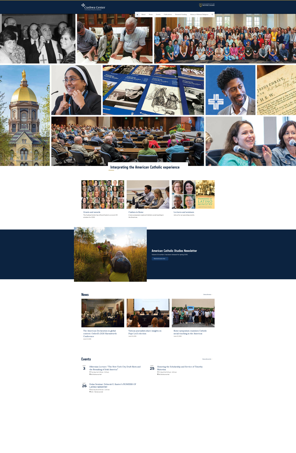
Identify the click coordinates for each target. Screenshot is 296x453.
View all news (207, 294)
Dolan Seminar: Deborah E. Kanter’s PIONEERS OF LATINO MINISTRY (112, 385)
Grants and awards (91, 212)
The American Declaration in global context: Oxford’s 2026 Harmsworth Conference (100, 333)
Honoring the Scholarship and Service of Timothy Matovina (180, 368)
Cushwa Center (97, 6)
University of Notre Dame (207, 5)
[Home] (137, 14)
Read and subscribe (159, 258)
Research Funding (181, 14)
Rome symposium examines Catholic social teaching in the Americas (190, 332)
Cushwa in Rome (135, 212)
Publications (168, 14)
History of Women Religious (199, 14)
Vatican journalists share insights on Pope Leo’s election (144, 332)
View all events (206, 359)
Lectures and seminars (184, 212)
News (151, 14)
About (143, 14)
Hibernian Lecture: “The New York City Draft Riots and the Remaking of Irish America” (115, 368)
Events (158, 14)
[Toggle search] (212, 14)
